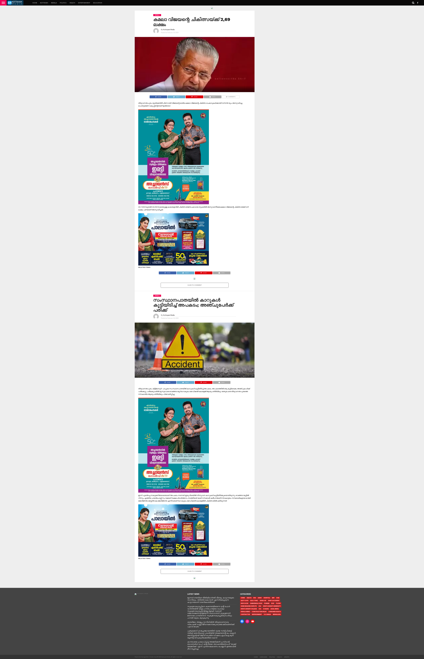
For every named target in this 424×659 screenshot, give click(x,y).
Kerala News (245, 611)
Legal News (275, 609)
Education (97, 3)
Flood (278, 603)
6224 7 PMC (254, 600)
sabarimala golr (256, 603)
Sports (286, 657)
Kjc (260, 609)
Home (34, 3)
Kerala (54, 3)
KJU (260, 606)
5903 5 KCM (244, 603)
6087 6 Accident (273, 600)
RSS (254, 598)
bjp (273, 598)
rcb (277, 598)
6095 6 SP (263, 600)
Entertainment (84, 3)
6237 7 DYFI (244, 600)
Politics (63, 3)
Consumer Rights (275, 611)
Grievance (263, 657)
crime (243, 598)
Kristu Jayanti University (272, 606)
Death (249, 598)
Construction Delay (259, 611)
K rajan (266, 609)
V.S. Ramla (267, 614)
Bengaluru (277, 614)
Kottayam (44, 3)
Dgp (272, 603)
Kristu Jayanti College (249, 609)
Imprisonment (257, 614)
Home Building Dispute (249, 606)
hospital (267, 598)
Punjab (266, 603)
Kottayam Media (169, 29)
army (260, 598)
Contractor (245, 614)
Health (72, 3)
